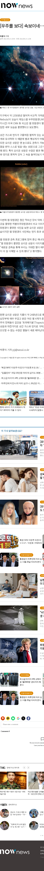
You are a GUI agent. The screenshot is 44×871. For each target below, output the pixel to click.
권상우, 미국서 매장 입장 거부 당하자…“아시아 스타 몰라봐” (18, 814)
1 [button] (40, 835)
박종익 (2, 36)
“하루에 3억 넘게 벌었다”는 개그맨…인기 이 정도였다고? (18, 826)
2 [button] (42, 835)
